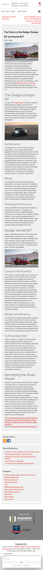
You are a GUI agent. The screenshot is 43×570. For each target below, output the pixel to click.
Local (6, 485)
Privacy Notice (35, 546)
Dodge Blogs (27, 420)
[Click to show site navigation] (39, 12)
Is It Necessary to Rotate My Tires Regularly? (19, 463)
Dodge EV (29, 422)
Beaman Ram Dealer (11, 482)
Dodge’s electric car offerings (25, 83)
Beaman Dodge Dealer (18, 426)
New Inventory (9, 497)
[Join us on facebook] (9, 440)
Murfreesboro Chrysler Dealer (13, 487)
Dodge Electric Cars (18, 422)
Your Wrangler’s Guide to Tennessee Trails (18, 454)
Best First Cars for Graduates (14, 461)
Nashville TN (8, 494)
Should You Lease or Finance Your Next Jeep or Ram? (22, 452)
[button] (8, 11)
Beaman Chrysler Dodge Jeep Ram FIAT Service (19, 475)
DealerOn (16, 546)
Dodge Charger (18, 103)
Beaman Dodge (17, 420)
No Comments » (32, 426)
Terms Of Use (6, 549)
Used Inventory (9, 499)
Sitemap (22, 546)
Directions (22, 11)
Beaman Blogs (13, 418)
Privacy (28, 546)
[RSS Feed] (5, 440)
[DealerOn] (21, 544)
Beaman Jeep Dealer (11, 480)
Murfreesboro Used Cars (12, 492)
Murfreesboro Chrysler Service (14, 489)
